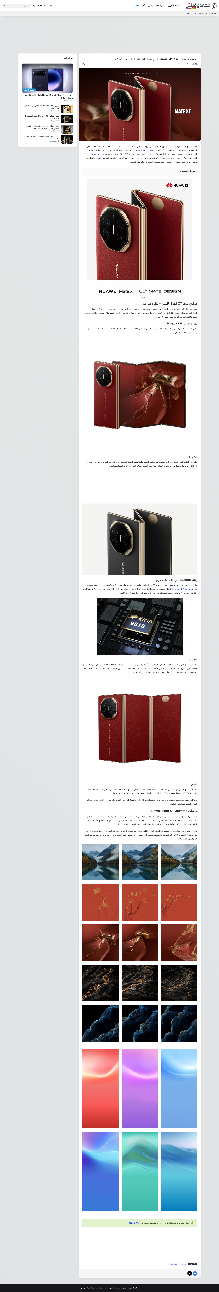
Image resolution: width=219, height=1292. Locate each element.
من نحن (83, 1288)
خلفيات (136, 5)
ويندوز (150, 5)
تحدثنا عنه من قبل (97, 154)
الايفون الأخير (146, 150)
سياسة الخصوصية (132, 1288)
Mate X (184, 1264)
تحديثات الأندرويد (174, 5)
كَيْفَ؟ (160, 5)
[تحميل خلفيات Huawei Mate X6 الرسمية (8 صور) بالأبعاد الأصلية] (67, 139)
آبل (143, 5)
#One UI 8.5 (202, 13)
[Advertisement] (109, 34)
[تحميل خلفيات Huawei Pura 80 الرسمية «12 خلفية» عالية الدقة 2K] (67, 109)
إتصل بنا (111, 1288)
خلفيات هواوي (173, 1264)
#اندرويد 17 (212, 13)
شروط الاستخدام (120, 1288)
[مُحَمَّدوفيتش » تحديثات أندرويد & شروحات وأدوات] (201, 6)
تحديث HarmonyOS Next (182, 589)
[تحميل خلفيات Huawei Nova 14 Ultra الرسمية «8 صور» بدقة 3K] (67, 119)
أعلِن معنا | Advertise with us (97, 1288)
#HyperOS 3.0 (191, 13)
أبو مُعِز (194, 64)
